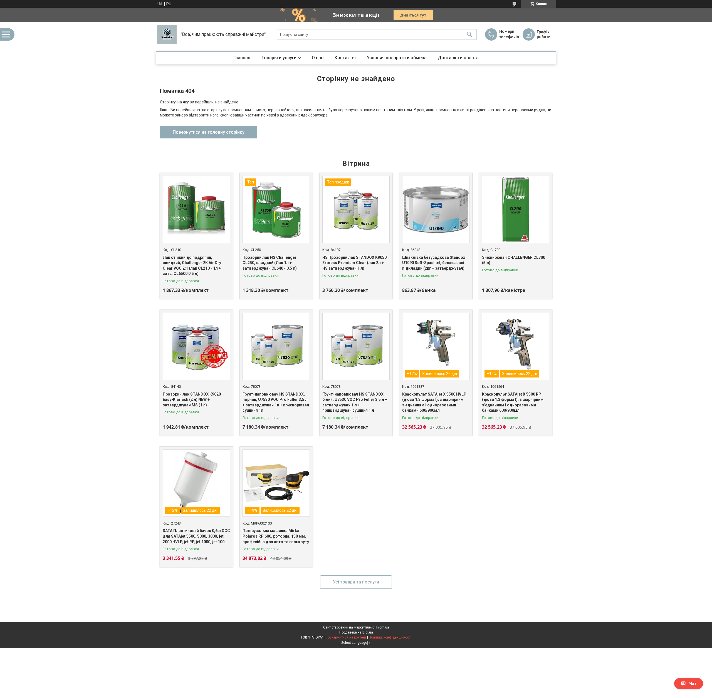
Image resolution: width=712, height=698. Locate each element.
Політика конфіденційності (390, 637)
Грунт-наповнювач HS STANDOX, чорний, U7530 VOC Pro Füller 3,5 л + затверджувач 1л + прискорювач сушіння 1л (276, 402)
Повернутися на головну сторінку (208, 132)
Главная (241, 57)
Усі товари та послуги (356, 582)
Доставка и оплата (458, 57)
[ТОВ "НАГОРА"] (167, 34)
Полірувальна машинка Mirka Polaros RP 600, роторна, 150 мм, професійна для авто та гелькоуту (276, 536)
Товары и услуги (278, 57)
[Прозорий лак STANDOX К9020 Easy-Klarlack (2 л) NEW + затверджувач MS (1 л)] (196, 346)
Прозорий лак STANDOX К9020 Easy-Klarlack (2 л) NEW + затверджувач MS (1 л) (192, 399)
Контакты (345, 57)
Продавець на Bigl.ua (356, 632)
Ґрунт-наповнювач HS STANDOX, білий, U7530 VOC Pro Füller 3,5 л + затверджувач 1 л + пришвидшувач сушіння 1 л (354, 402)
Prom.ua (382, 627)
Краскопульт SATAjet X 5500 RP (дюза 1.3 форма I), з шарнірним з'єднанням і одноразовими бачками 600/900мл (512, 402)
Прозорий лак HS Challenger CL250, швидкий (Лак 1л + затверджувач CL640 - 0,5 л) (270, 262)
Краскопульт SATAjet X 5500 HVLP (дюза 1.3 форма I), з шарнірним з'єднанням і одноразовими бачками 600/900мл (434, 402)
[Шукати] (469, 34)
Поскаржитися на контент (345, 637)
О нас (317, 57)
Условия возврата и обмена (397, 57)
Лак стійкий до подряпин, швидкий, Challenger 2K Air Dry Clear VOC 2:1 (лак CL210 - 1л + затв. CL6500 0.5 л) (192, 265)
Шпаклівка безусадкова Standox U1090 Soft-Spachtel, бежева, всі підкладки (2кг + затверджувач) (433, 262)
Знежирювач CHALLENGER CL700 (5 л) (513, 260)
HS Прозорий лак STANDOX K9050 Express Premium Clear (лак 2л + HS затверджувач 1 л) (354, 262)
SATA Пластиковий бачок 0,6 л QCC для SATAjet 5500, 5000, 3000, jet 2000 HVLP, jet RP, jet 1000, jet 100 (196, 536)
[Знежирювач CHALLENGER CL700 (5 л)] (515, 209)
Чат (692, 683)
